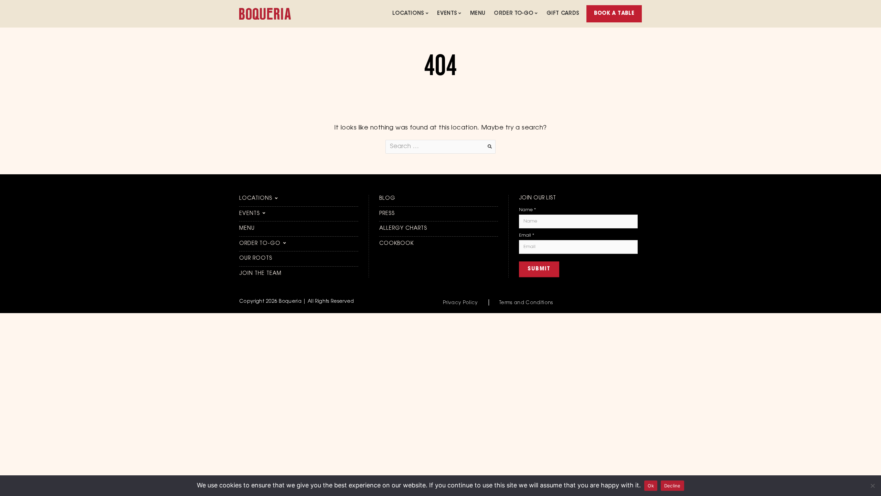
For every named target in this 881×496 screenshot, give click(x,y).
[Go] (490, 147)
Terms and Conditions (526, 303)
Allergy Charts (403, 228)
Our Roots (255, 258)
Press (387, 213)
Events (447, 13)
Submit (539, 269)
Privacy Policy (460, 303)
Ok (651, 485)
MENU (478, 13)
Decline (672, 485)
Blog (387, 198)
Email (526, 235)
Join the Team (260, 273)
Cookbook (396, 243)
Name (527, 210)
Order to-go (513, 13)
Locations (408, 13)
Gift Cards (563, 13)
